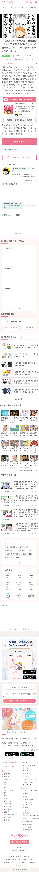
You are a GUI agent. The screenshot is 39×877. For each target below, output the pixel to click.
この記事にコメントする (21, 157)
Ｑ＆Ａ (6, 793)
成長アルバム (7, 809)
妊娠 (24, 554)
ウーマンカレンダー (29, 802)
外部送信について (27, 859)
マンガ (17, 7)
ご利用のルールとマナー (19, 687)
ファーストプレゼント (29, 785)
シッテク (25, 807)
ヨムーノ (25, 810)
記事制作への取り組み (11, 762)
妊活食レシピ (7, 806)
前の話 (9, 120)
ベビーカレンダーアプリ (29, 791)
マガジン (25, 771)
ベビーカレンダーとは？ (16, 856)
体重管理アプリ (27, 793)
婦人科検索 (7, 820)
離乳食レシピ (7, 801)
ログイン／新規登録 (19, 842)
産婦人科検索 (7, 817)
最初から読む (19, 120)
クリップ (31, 205)
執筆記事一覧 (28, 180)
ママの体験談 (15, 557)
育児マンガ (24, 547)
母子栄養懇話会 (27, 830)
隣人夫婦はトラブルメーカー (24, 59)
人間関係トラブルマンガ (23, 56)
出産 (30, 554)
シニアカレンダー (28, 805)
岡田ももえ (7, 59)
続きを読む (19, 141)
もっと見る (18, 233)
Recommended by (25, 470)
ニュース (9, 7)
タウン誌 (25, 773)
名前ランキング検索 (29, 765)
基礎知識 (6, 776)
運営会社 (26, 856)
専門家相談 (7, 774)
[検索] (31, 2)
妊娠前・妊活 (7, 779)
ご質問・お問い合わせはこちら (19, 700)
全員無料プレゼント (29, 782)
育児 (5, 787)
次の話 (29, 120)
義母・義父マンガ (25, 550)
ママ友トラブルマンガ (12, 554)
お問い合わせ (19, 865)
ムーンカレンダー (28, 799)
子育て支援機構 (27, 824)
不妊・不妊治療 (8, 790)
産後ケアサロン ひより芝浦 (29, 818)
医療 (6, 557)
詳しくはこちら (29, 750)
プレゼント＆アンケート (29, 779)
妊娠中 (6, 782)
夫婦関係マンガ (10, 550)
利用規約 (32, 862)
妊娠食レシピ (7, 804)
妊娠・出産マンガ (11, 547)
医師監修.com (27, 813)
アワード (25, 768)
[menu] (36, 2)
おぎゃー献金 (27, 827)
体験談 (6, 796)
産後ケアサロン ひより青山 (29, 816)
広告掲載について (23, 862)
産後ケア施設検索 (9, 814)
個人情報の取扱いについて (13, 859)
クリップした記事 (19, 629)
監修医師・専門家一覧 (11, 767)
